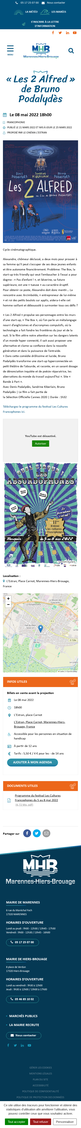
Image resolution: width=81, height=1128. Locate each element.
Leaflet (61, 671)
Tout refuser (40, 1121)
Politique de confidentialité (40, 1091)
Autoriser (40, 443)
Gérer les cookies (40, 1067)
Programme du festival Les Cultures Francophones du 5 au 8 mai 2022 (38, 800)
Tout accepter (16, 1121)
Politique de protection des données (41, 1097)
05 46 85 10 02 (24, 999)
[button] (40, 629)
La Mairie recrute (24, 1025)
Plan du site (40, 1079)
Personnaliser (65, 1121)
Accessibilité (41, 1085)
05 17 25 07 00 (24, 942)
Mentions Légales (40, 1073)
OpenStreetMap (72, 671)
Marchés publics (23, 1016)
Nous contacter (25, 1035)
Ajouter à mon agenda (32, 762)
